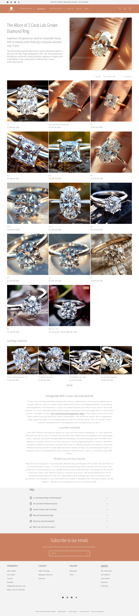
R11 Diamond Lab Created (45, 377)
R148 (8, 227)
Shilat (42, 612)
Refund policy (62, 612)
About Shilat (11, 571)
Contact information (97, 612)
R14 (8, 124)
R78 (50, 278)
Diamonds (73, 571)
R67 (8, 329)
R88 (92, 227)
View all (69, 385)
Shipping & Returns (45, 575)
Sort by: (98, 77)
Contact (10, 578)
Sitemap (10, 582)
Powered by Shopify (50, 612)
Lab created (105, 578)
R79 (8, 278)
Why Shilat (11, 575)
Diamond (104, 582)
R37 (92, 124)
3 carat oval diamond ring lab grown (59, 124)
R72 (92, 278)
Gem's (72, 575)
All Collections (106, 571)
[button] (27, 8)
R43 (50, 176)
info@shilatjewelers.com (16, 586)
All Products (105, 575)
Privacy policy (73, 612)
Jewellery (104, 565)
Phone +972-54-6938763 (16, 590)
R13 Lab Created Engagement (109, 377)
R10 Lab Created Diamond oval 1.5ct (17, 377)
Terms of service (84, 612)
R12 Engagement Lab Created (78, 377)
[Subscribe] (87, 553)
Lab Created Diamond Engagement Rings (67, 413)
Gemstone (104, 586)
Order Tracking (43, 571)
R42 (8, 176)
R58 (92, 176)
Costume (41, 578)
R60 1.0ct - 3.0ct (53, 329)
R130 (50, 227)
